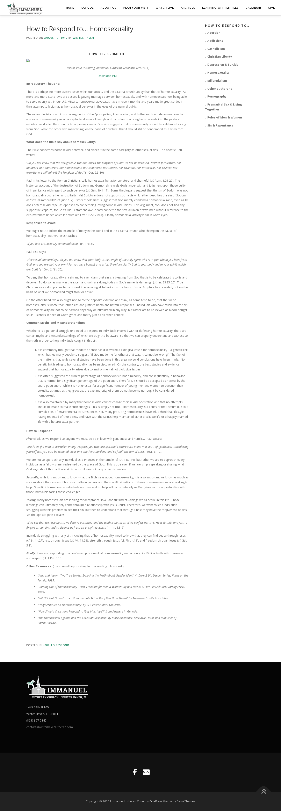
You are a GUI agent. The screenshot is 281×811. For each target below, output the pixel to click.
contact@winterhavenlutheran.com (49, 727)
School (87, 7)
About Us (108, 7)
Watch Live (165, 7)
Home (70, 7)
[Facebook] (135, 772)
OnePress (156, 801)
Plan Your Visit (136, 7)
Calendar (253, 7)
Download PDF (108, 76)
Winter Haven (83, 37)
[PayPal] (146, 772)
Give (271, 7)
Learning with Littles (220, 7)
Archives (188, 7)
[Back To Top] (263, 791)
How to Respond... (57, 645)
